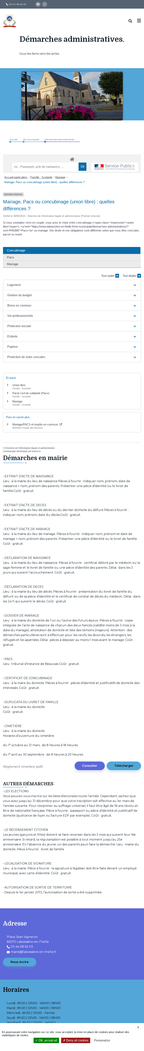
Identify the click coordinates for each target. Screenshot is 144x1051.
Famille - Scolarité (41, 177)
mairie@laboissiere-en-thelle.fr (33, 952)
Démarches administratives (59, 139)
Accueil (13, 139)
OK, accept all (47, 1040)
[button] (71, 285)
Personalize (102, 1040)
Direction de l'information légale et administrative (30, 448)
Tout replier (108, 275)
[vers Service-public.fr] (114, 167)
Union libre (18, 385)
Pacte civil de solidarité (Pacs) (30, 393)
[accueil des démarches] (72, 159)
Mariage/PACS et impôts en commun (35, 424)
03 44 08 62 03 (17, 4)
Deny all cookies (76, 1040)
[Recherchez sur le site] (133, 21)
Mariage (60, 177)
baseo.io (36, 451)
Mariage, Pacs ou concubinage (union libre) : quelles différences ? (44, 182)
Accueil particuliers (15, 177)
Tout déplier (130, 275)
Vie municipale (31, 139)
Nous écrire (19, 962)
